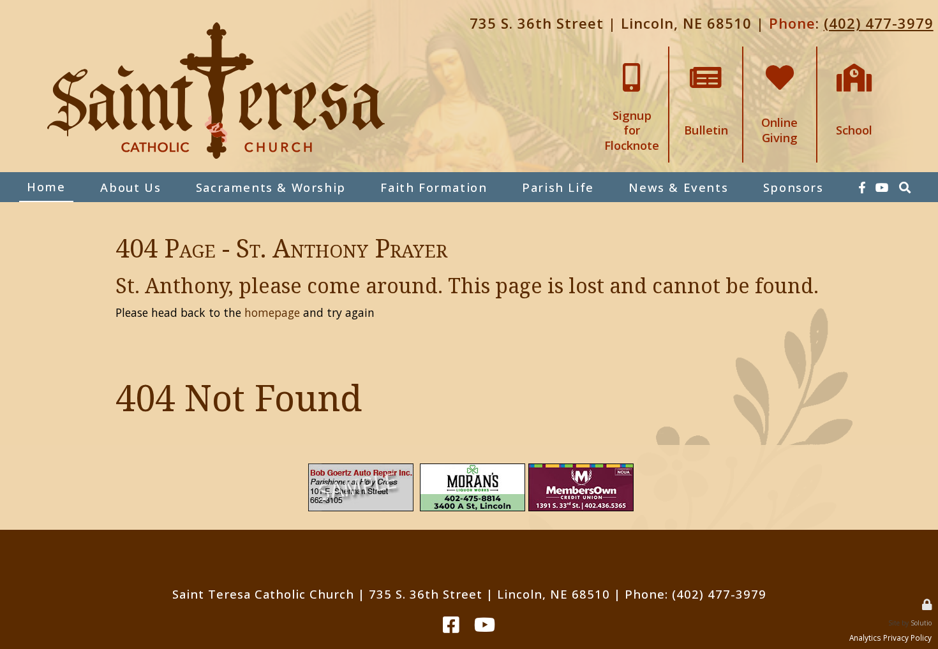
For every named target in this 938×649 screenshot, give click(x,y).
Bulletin (705, 53)
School (854, 53)
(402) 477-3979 (879, 23)
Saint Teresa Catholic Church (263, 594)
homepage (272, 312)
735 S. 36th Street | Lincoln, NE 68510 (611, 23)
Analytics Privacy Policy (890, 637)
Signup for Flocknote (631, 58)
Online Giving (780, 53)
